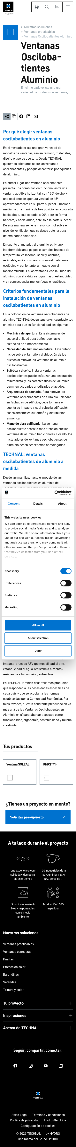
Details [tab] (38, 503)
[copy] (14, 116)
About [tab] (62, 503)
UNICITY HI (50, 764)
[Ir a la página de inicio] (8, 8)
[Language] (36, 7)
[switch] (66, 583)
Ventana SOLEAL (17, 764)
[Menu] (67, 7)
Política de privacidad (25, 1120)
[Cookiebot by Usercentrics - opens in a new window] (55, 492)
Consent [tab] (13, 503)
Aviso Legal (19, 1115)
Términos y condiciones (48, 1115)
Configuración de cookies (38, 1126)
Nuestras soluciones (38, 27)
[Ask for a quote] (57, 7)
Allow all (38, 625)
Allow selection (38, 638)
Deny (38, 650)
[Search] (47, 7)
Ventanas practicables (39, 32)
